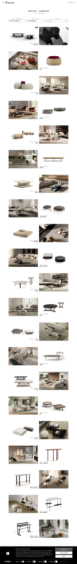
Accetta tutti (63, 549)
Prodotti (36, 13)
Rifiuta (64, 556)
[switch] (34, 562)
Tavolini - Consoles (41, 13)
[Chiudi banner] (75, 548)
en (71, 2)
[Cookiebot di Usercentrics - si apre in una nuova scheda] (8, 562)
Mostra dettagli (63, 561)
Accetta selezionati (64, 552)
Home (34, 13)
